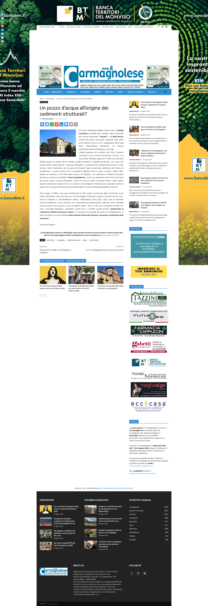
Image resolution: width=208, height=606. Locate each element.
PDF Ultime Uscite (107, 27)
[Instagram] (162, 27)
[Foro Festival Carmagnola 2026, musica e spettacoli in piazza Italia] (53, 275)
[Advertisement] (104, 46)
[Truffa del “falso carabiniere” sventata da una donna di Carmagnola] (90, 545)
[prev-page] (41, 295)
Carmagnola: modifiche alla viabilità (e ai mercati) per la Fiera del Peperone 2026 (81, 288)
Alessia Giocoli (134, 111)
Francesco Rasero (48, 119)
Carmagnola (56, 92)
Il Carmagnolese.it (52, 604)
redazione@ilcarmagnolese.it (141, 466)
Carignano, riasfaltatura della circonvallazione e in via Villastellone (110, 509)
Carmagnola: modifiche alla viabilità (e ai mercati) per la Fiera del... (64, 533)
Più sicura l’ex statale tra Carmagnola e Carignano (55, 251)
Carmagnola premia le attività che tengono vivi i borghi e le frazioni (153, 205)
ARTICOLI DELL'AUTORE (76, 261)
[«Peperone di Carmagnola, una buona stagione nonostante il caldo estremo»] (134, 153)
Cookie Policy (91, 579)
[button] (165, 92)
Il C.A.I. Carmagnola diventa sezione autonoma (105, 250)
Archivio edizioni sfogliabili (91, 27)
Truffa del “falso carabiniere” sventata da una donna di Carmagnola (110, 544)
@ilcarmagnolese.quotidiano (116, 488)
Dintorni (109, 92)
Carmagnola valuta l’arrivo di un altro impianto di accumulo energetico (154, 180)
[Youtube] (166, 27)
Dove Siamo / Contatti (74, 27)
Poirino (97, 92)
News (130, 27)
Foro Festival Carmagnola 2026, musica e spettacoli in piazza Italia (154, 104)
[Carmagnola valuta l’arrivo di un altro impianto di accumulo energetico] (134, 180)
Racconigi (85, 92)
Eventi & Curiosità (135, 92)
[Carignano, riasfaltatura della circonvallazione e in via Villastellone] (90, 509)
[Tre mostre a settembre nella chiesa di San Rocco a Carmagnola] (110, 275)
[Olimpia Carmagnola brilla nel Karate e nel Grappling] (90, 533)
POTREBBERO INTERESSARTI (52, 261)
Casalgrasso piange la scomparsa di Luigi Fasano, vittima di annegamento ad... (65, 521)
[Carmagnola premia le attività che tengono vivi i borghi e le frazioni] (134, 204)
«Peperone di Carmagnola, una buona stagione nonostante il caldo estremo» (154, 153)
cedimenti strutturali (73, 240)
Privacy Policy (78, 579)
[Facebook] (158, 27)
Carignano (71, 92)
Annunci (151, 92)
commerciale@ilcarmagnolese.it (142, 473)
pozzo (85, 240)
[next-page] (45, 295)
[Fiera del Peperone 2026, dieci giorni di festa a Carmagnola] (134, 129)
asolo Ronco (50, 240)
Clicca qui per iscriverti (109, 235)
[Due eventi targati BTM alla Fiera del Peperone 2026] (46, 546)
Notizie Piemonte (120, 27)
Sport (120, 92)
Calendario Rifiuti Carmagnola (143, 27)
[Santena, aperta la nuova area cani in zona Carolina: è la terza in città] (90, 521)
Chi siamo (62, 27)
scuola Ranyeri (94, 240)
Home (46, 92)
